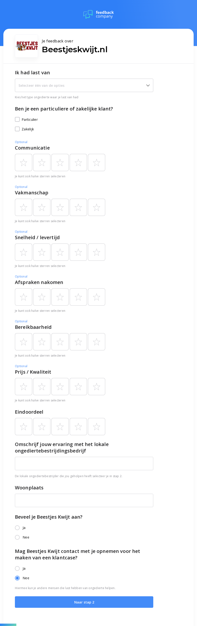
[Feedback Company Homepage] (98, 14)
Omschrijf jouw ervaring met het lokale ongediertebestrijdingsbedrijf (62, 447)
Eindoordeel (29, 412)
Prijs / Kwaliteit (33, 372)
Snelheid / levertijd (37, 237)
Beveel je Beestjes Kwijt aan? (48, 517)
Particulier (30, 119)
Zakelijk (28, 129)
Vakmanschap (32, 192)
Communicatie (32, 148)
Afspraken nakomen (39, 282)
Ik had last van (32, 72)
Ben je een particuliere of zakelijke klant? (64, 108)
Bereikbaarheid (33, 327)
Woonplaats (29, 487)
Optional (21, 142)
